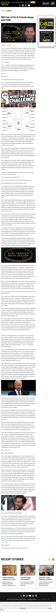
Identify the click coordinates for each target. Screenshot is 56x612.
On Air (32, 2)
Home (3, 11)
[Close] (53, 604)
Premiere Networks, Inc (43, 599)
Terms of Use (23, 608)
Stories (9, 11)
